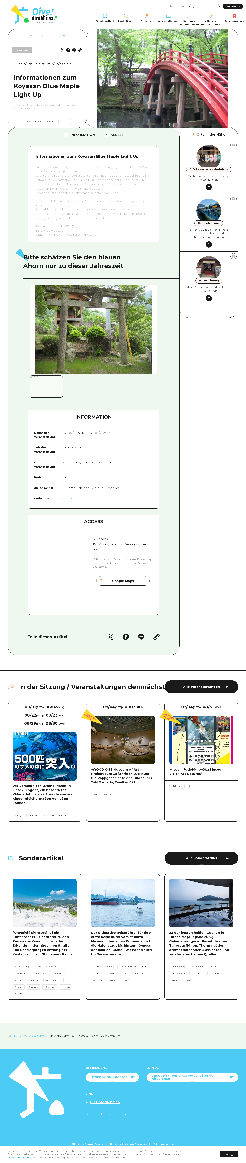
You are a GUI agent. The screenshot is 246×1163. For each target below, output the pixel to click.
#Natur (50, 121)
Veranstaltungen (54, 35)
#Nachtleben (34, 121)
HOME (37, 35)
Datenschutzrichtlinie (22, 1157)
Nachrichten (177, 6)
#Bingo (64, 121)
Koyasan (68, 498)
